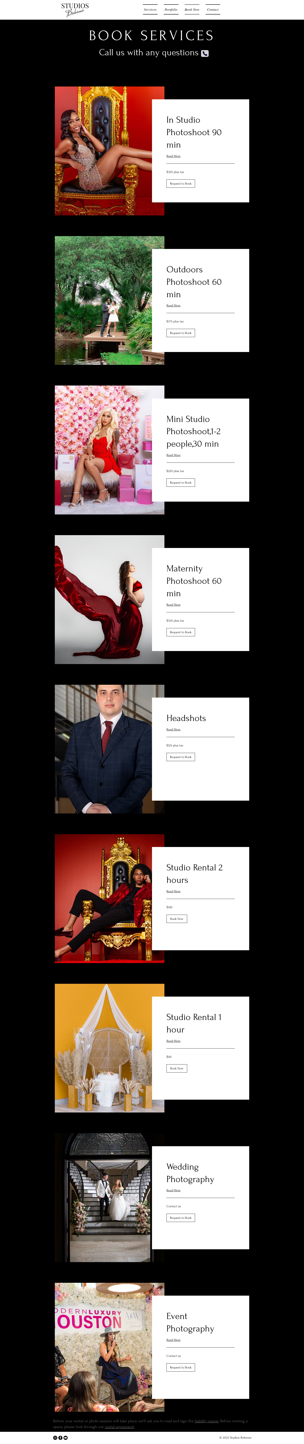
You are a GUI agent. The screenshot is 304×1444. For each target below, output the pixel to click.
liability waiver (206, 1421)
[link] (200, 132)
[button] (180, 183)
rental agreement (119, 1427)
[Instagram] (55, 1438)
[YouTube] (65, 1438)
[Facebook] (60, 1438)
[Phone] (205, 53)
